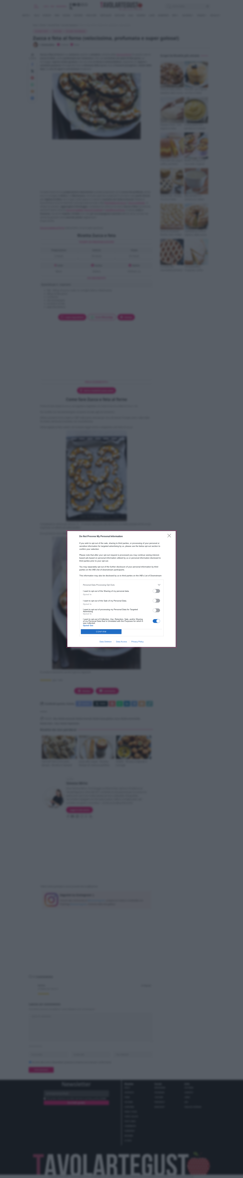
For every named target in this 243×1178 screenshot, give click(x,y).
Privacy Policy (137, 641)
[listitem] (121, 584)
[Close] (170, 536)
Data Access (121, 641)
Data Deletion (106, 641)
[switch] (156, 591)
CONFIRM (101, 632)
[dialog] (121, 589)
